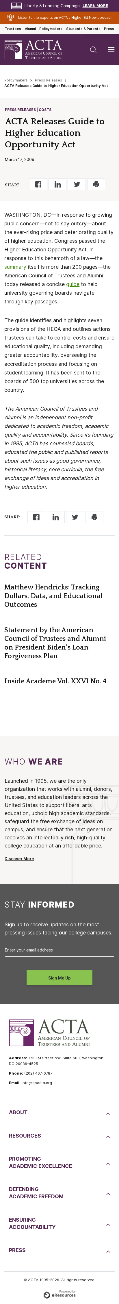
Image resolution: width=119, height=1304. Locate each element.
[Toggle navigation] (111, 49)
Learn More (95, 5)
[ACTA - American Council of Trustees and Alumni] (38, 49)
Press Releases (48, 80)
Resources (25, 1136)
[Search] (93, 49)
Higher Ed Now (83, 18)
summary (15, 267)
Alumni (30, 29)
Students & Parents (83, 29)
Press (109, 29)
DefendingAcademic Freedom (36, 1192)
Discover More (19, 858)
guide (72, 284)
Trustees (13, 29)
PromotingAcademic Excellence (40, 1162)
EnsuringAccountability (32, 1223)
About (18, 1112)
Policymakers (50, 29)
